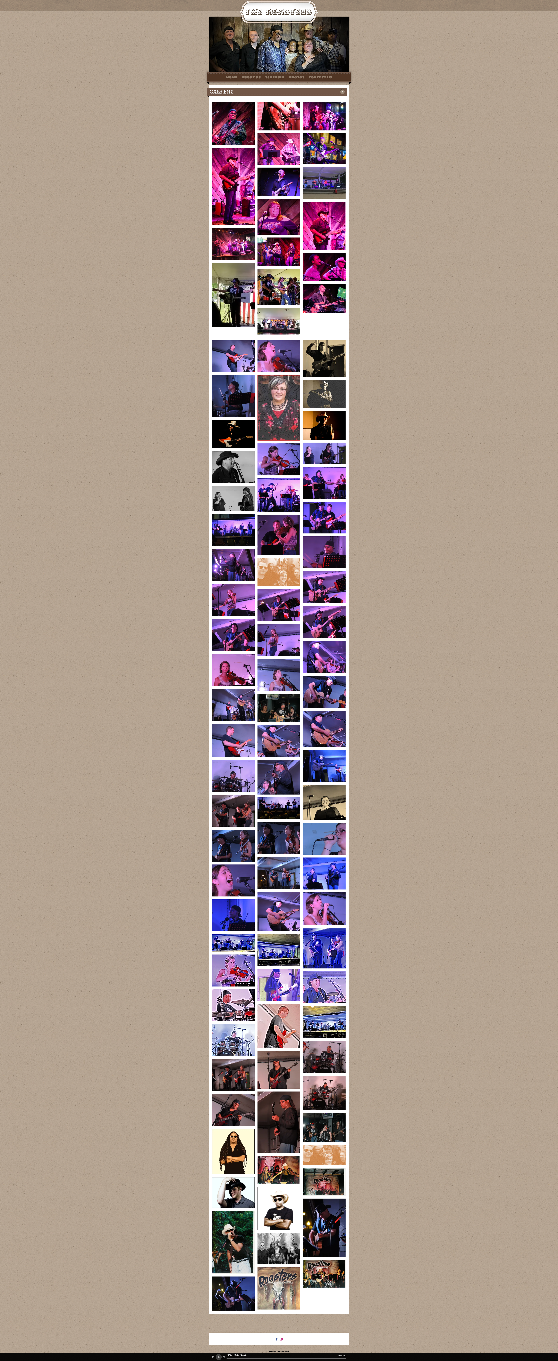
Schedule (274, 77)
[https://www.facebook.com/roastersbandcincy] (276, 1339)
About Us (251, 77)
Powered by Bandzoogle (279, 1351)
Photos (296, 77)
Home (231, 77)
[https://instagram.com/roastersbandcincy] (281, 1339)
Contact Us (320, 77)
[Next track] (223, 1356)
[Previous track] (213, 1356)
